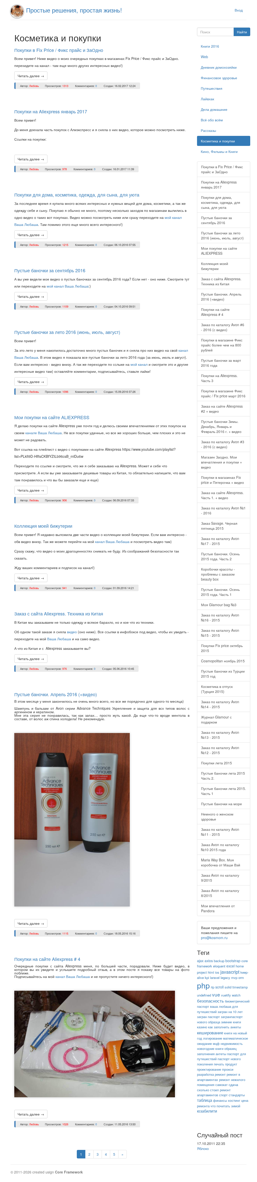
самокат (221, 1084)
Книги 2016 (210, 46)
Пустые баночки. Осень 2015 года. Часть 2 (220, 556)
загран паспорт (208, 1016)
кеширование (210, 1032)
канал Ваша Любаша (112, 541)
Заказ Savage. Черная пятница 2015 (219, 526)
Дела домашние (214, 109)
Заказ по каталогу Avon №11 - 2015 (220, 832)
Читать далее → (31, 75)
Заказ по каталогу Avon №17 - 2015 (220, 541)
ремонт (220, 1074)
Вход (239, 10)
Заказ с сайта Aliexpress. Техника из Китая (58, 613)
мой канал (139, 364)
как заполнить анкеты (224, 1027)
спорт (223, 1095)
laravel (215, 977)
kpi (207, 977)
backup (219, 960)
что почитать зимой (225, 1106)
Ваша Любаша (59, 638)
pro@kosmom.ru (214, 937)
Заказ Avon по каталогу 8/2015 (220, 893)
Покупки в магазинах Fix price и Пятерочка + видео (222, 480)
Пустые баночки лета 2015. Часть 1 (223, 791)
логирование (212, 1038)
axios (209, 960)
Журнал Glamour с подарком (216, 719)
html (211, 972)
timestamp (240, 987)
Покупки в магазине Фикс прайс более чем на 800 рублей (221, 344)
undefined (204, 995)
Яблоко (203, 1148)
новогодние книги (210, 1048)
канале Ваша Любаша (43, 432)
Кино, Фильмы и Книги (219, 151)
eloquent (219, 966)
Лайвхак (207, 98)
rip (212, 987)
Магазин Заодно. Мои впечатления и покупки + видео (221, 462)
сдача (233, 1084)
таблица (204, 1100)
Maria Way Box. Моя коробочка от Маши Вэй (220, 862)
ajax (200, 960)
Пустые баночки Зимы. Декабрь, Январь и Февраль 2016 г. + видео (221, 426)
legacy (225, 977)
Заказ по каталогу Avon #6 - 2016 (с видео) (222, 327)
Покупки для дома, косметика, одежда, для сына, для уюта (76, 194)
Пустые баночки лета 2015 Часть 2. (223, 776)
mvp (234, 977)
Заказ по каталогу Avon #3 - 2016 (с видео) (222, 444)
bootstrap (232, 960)
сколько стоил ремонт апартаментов (214, 1092)
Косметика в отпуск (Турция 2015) (217, 689)
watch (236, 995)
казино (202, 1027)
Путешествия (211, 88)
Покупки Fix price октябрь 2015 (222, 648)
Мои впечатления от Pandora (218, 908)
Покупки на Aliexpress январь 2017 (50, 111)
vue (216, 994)
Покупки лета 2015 (216, 762)
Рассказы (208, 130)
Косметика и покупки (218, 140)
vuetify (226, 995)
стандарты (237, 1095)
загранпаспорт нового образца (220, 1019)
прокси (227, 1069)
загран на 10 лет (230, 1011)
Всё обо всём (212, 119)
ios (217, 972)
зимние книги (231, 1022)
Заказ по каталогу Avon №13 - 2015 (220, 735)
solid (228, 987)
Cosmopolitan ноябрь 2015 (223, 660)
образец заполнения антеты (216, 1051)
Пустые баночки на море (221, 803)
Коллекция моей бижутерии (43, 525)
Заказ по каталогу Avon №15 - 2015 (220, 633)
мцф (216, 1043)
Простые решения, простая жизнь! (74, 10)
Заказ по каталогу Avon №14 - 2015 (220, 704)
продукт (231, 1064)
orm (241, 977)
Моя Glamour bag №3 (218, 604)
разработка (205, 1074)
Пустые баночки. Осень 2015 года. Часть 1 (220, 592)
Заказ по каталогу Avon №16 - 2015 (220, 617)
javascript (229, 971)
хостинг (234, 1100)
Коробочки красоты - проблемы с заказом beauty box (218, 574)
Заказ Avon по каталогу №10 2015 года (220, 847)
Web (204, 56)
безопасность (210, 1000)
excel (230, 965)
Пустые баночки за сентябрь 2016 (49, 270)
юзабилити (207, 1111)
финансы (220, 1100)
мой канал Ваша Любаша (68, 286)
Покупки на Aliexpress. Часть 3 (219, 378)
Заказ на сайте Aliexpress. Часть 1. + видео (222, 495)
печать (219, 1064)
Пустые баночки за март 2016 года (221, 363)
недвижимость (232, 1043)
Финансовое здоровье (219, 77)
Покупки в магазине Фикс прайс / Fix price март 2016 (223, 393)
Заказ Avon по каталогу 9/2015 (220, 878)
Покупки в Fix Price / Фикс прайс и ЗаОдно (58, 50)
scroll (219, 986)
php (203, 985)
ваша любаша (220, 1006)
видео (72, 631)
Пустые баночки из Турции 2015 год (223, 674)
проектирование (209, 1069)
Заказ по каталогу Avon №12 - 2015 (220, 750)
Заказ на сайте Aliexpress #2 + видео (222, 409)
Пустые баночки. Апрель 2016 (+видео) (55, 694)
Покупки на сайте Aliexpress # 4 (47, 959)
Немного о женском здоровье (217, 816)
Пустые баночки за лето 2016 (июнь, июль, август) (67, 332)
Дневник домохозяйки (219, 67)
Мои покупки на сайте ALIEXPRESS (51, 417)
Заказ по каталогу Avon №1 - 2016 (223, 510)
